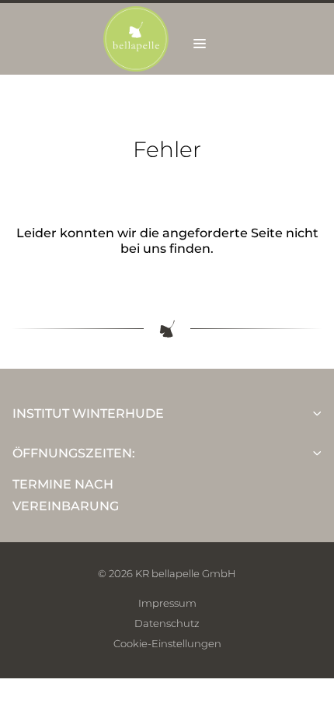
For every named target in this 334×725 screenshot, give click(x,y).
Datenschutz (167, 623)
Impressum (167, 603)
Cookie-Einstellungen (167, 643)
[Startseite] (136, 67)
